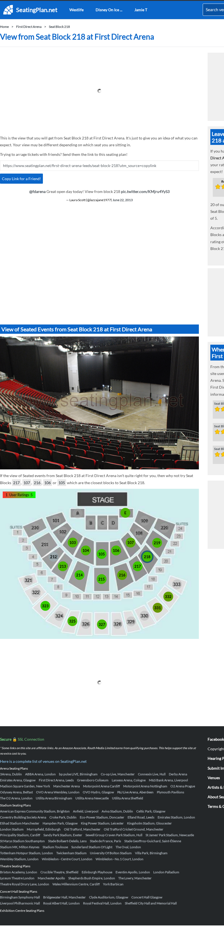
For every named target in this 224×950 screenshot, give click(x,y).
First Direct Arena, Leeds (56, 780)
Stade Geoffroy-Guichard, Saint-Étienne (152, 841)
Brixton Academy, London (18, 872)
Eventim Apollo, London (133, 872)
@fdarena (37, 191)
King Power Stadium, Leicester (102, 823)
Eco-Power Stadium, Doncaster (102, 817)
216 (37, 482)
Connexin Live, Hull (152, 774)
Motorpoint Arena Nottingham (145, 786)
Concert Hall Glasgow (146, 897)
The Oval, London (128, 847)
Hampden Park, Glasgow (60, 823)
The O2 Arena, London (16, 798)
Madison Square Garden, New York (25, 786)
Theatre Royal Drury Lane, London (24, 884)
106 (47, 482)
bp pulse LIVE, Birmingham (78, 774)
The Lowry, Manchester (135, 878)
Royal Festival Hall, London (102, 903)
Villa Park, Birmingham (151, 853)
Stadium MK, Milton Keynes (19, 847)
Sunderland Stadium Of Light (91, 847)
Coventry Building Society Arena (23, 817)
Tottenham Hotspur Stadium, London (26, 853)
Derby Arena (178, 774)
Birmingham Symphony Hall (20, 897)
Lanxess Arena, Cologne (129, 780)
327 (102, 624)
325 (72, 621)
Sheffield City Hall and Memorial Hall (151, 903)
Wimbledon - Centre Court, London (67, 859)
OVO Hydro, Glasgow (98, 792)
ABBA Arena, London (40, 774)
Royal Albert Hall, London (61, 903)
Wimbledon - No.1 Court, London (119, 859)
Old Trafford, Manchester (82, 829)
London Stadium (11, 829)
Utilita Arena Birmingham (54, 798)
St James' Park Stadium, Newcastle (170, 835)
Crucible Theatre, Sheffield (59, 872)
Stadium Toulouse (55, 847)
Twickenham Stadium (71, 853)
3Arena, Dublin (11, 774)
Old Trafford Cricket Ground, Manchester (133, 829)
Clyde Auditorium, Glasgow (108, 897)
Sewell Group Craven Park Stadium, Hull (114, 835)
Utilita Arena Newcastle (92, 798)
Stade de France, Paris (105, 841)
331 (157, 608)
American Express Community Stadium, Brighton (35, 811)
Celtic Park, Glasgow (150, 811)
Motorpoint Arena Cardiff (101, 786)
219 (157, 543)
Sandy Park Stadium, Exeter (62, 835)
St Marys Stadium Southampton (22, 841)
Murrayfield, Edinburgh (44, 829)
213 (63, 566)
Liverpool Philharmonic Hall (20, 903)
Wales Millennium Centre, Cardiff (76, 884)
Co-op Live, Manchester (118, 774)
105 (61, 482)
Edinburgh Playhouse (97, 872)
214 (79, 575)
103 (72, 542)
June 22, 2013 (123, 200)
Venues (214, 777)
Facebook (216, 739)
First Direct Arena (29, 27)
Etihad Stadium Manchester (19, 823)
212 (53, 557)
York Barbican (113, 884)
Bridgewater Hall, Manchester (64, 897)
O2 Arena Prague (182, 786)
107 (26, 482)
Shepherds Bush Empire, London (91, 878)
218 (147, 557)
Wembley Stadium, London (19, 859)
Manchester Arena (66, 786)
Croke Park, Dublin (62, 817)
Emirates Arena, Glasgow (18, 780)
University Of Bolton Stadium (111, 853)
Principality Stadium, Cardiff (20, 835)
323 (45, 606)
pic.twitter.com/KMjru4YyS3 (145, 191)
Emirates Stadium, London (176, 817)
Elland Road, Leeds (141, 817)
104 (85, 550)
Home (4, 27)
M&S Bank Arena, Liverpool (168, 780)
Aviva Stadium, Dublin (117, 811)
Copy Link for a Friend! (21, 178)
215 (101, 579)
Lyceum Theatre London (17, 878)
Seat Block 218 (59, 27)
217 (16, 482)
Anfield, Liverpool (85, 811)
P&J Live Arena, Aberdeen (135, 792)
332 (168, 596)
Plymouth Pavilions (170, 792)
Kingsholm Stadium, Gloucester (149, 823)
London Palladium (166, 872)
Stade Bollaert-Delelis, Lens (67, 841)
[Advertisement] (99, 91)
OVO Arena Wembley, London (57, 792)
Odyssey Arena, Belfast (16, 792)
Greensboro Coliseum (92, 780)
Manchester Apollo (51, 878)
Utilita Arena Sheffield (127, 798)
